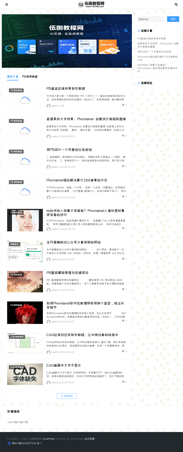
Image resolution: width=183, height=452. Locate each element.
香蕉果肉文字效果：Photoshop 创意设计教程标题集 (86, 119)
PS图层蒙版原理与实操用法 (67, 273)
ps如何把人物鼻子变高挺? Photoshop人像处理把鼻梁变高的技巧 (157, 68)
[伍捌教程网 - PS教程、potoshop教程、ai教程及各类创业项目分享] (91, 4)
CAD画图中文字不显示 (63, 365)
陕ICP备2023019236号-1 (27, 443)
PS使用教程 (16, 90)
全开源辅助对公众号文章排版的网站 (73, 242)
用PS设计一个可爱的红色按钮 (69, 149)
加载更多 (68, 396)
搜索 (173, 19)
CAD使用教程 (17, 337)
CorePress (49, 439)
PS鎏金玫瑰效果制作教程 (65, 88)
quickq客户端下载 (17, 422)
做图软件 (14, 244)
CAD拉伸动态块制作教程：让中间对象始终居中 (82, 335)
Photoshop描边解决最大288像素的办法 (76, 180)
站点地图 (90, 439)
